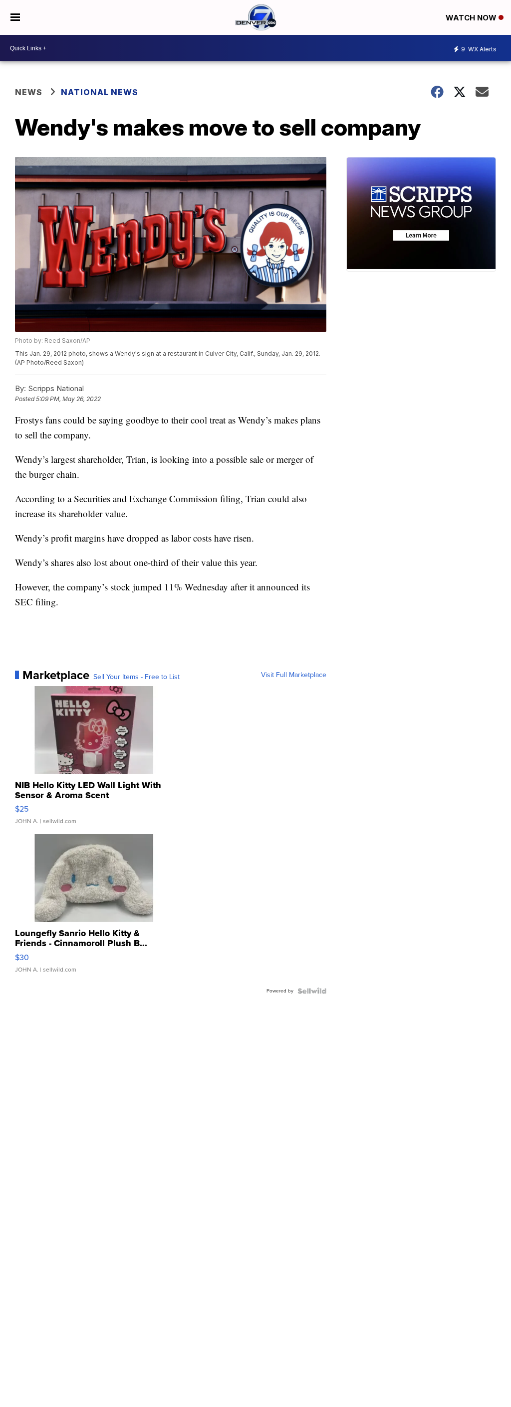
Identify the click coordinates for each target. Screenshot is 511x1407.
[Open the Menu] (15, 17)
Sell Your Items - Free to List (136, 677)
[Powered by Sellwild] (311, 990)
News (28, 92)
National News (99, 92)
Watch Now (472, 17)
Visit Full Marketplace (293, 675)
